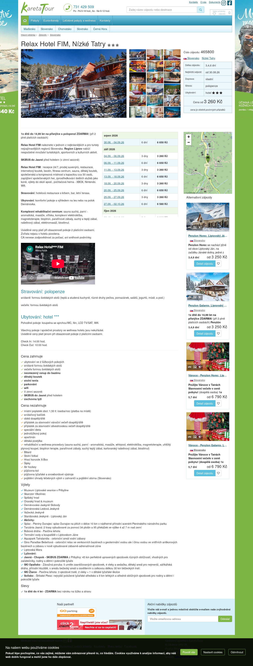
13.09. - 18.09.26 (114, 176)
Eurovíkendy (51, 20)
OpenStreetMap (191, 193)
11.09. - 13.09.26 (114, 169)
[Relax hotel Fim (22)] (172, 100)
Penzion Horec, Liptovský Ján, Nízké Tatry (207, 235)
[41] (155, 89)
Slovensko (193, 58)
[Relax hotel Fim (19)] (137, 112)
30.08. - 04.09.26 (114, 142)
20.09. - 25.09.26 (114, 190)
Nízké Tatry (208, 58)
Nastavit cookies (212, 652)
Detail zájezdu (205, 263)
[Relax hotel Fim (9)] (137, 89)
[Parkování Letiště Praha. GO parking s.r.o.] (76, 613)
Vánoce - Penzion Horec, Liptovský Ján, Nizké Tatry (207, 375)
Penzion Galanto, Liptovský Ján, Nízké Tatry (207, 305)
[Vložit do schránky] (218, 263)
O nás (203, 2)
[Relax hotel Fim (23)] (155, 100)
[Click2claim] (99, 625)
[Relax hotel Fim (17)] (155, 54)
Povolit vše (189, 652)
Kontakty (105, 20)
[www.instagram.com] (223, 3)
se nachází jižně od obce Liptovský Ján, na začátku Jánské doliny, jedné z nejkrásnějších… (207, 248)
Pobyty (35, 20)
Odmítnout (237, 652)
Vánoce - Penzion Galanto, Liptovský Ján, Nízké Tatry (207, 445)
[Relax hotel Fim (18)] (155, 112)
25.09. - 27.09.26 (114, 197)
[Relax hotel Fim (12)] (137, 77)
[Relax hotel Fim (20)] (172, 112)
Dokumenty (214, 2)
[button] (207, 158)
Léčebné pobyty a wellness (79, 20)
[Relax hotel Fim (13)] (172, 66)
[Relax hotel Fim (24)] (137, 100)
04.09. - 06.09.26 (114, 156)
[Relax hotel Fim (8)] (73, 84)
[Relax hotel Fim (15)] (137, 66)
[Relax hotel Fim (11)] (155, 77)
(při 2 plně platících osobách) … (206, 318)
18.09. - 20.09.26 (114, 183)
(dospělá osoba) (205, 388)
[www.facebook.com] (229, 3)
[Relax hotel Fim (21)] (172, 89)
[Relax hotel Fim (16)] (172, 54)
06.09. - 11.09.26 (114, 163)
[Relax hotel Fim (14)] (155, 66)
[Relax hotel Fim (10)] (172, 77)
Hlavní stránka (25, 20)
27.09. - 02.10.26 (114, 204)
